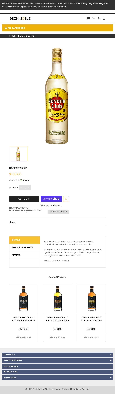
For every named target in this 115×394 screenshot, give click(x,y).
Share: (12, 222)
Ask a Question (60, 211)
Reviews (16, 255)
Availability (14, 180)
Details (16, 240)
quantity (13, 187)
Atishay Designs (81, 389)
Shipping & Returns (22, 247)
